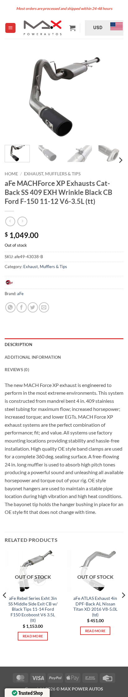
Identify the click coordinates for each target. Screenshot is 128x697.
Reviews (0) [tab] (17, 369)
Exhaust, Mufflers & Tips (52, 173)
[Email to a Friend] (44, 307)
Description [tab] (18, 344)
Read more (33, 636)
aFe (20, 293)
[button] (10, 28)
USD (98, 27)
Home (11, 173)
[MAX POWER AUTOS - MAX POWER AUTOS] (42, 28)
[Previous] (15, 96)
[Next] (113, 96)
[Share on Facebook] (21, 307)
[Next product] (10, 221)
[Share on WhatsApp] (10, 307)
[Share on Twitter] (33, 307)
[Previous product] (22, 221)
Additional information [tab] (33, 357)
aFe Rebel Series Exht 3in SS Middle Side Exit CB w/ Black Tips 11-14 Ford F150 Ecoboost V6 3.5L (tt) (32, 609)
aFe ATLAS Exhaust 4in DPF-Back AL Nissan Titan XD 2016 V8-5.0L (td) (95, 606)
